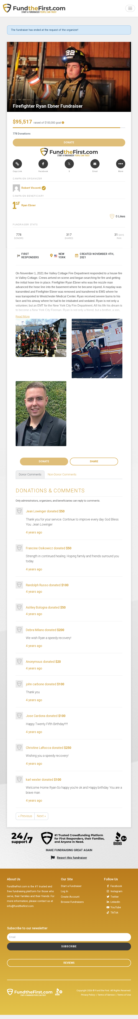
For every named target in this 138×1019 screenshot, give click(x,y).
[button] (23, 316)
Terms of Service (106, 994)
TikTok (114, 912)
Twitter (115, 896)
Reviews (69, 962)
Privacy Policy (88, 994)
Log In (64, 891)
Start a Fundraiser (71, 886)
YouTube (116, 907)
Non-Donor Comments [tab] (62, 474)
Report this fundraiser (72, 857)
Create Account (70, 896)
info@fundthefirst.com (20, 906)
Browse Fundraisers (72, 902)
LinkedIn (115, 902)
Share (94, 461)
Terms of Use (124, 994)
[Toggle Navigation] (130, 8)
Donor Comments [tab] (30, 474)
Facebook (116, 886)
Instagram (116, 891)
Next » (41, 816)
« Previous (25, 816)
